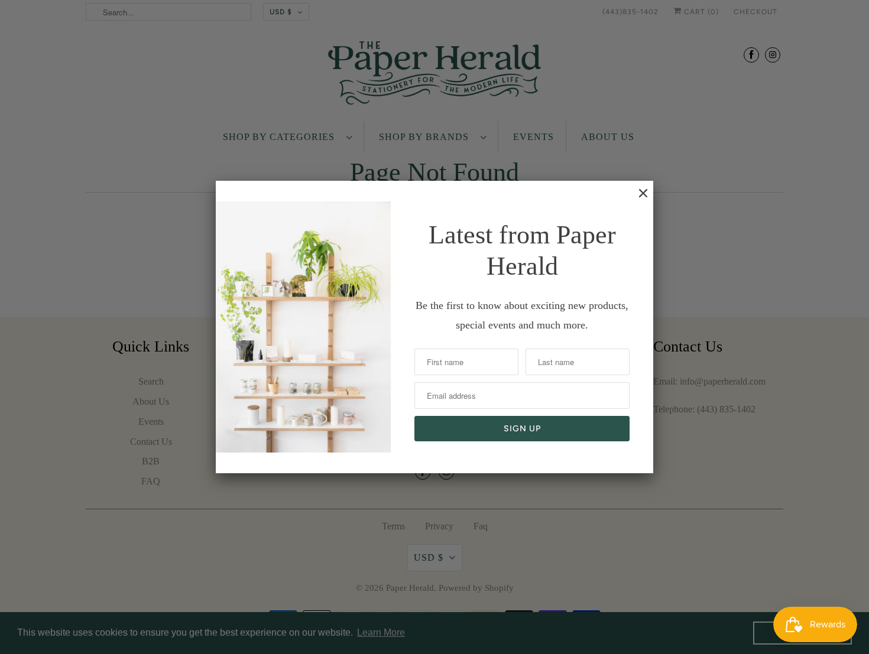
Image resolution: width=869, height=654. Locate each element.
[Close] (637, 199)
